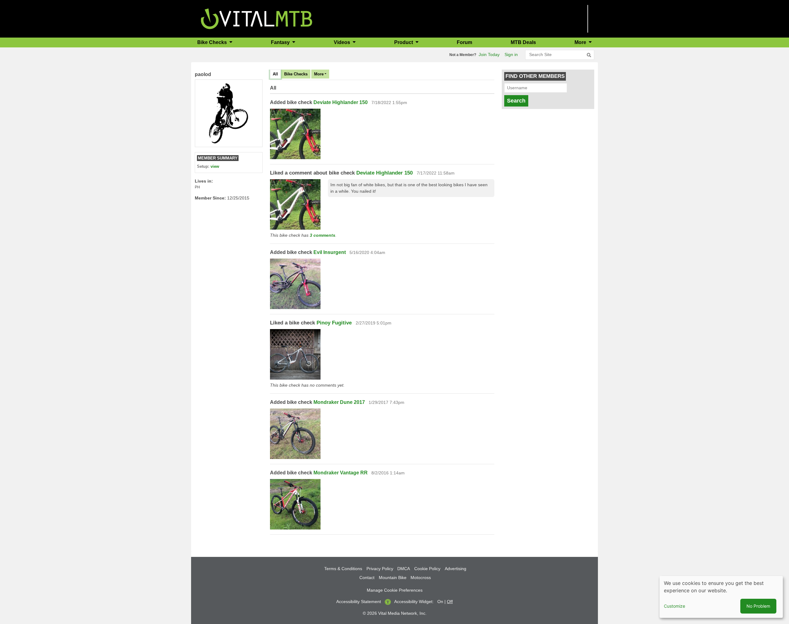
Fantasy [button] (281, 42)
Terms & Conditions (343, 568)
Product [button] (404, 42)
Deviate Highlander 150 (340, 102)
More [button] (580, 42)
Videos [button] (342, 42)
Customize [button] (674, 606)
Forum (464, 42)
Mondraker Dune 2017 (339, 402)
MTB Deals (523, 42)
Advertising (455, 568)
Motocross (421, 577)
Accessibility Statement (358, 601)
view (215, 166)
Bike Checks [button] (212, 42)
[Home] (256, 18)
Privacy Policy (379, 568)
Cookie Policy (427, 568)
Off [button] (450, 601)
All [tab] (275, 74)
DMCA (403, 568)
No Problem (758, 606)
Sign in (511, 54)
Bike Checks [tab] (296, 74)
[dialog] (721, 597)
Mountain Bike (393, 577)
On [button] (440, 601)
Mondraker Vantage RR (340, 472)
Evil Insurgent (329, 252)
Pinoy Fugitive (334, 323)
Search (516, 101)
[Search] (589, 55)
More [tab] (319, 74)
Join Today (489, 54)
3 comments (322, 235)
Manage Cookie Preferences (395, 590)
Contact (366, 577)
